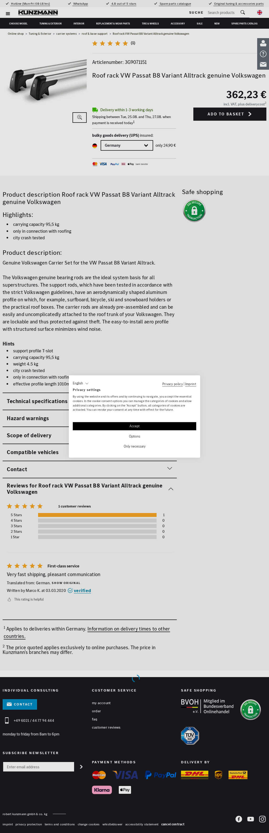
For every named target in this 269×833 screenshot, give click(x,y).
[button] (81, 383)
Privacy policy (172, 384)
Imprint (190, 384)
